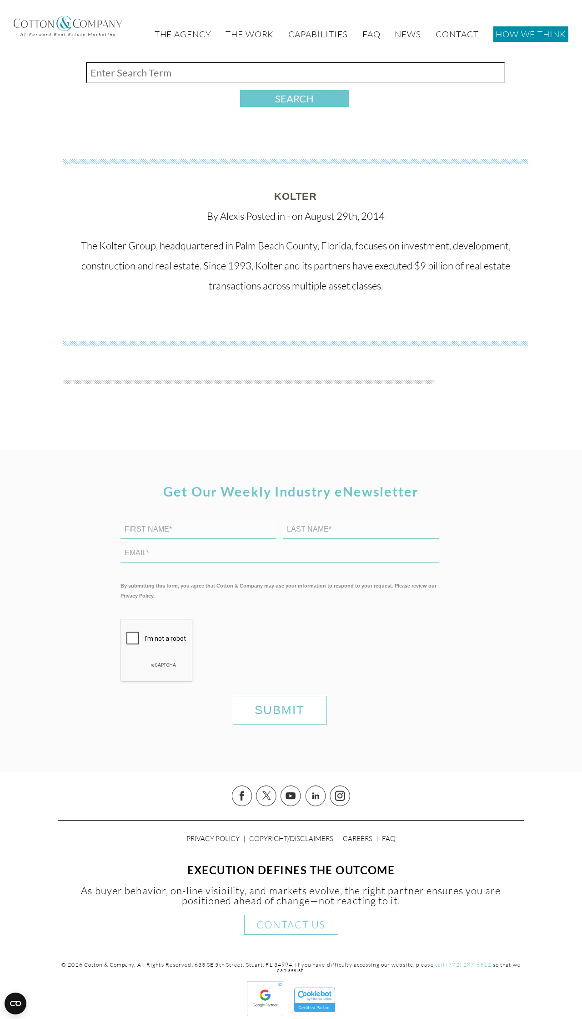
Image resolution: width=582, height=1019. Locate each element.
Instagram (340, 796)
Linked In (315, 796)
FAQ (389, 838)
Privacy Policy (213, 838)
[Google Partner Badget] (265, 1013)
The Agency (183, 34)
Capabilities (317, 34)
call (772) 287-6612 (463, 964)
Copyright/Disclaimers (291, 838)
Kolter (295, 196)
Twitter (266, 796)
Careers (357, 838)
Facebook (241, 796)
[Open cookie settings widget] (15, 1003)
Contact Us (290, 924)
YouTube (291, 796)
